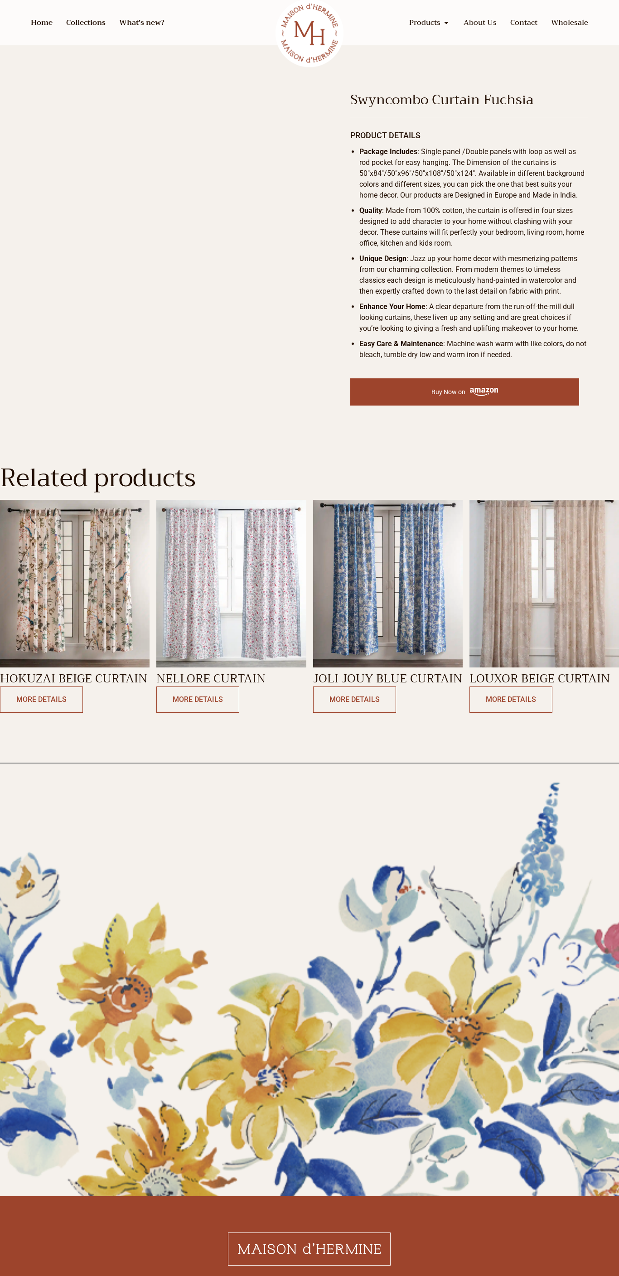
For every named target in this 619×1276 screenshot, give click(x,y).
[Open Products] (446, 22)
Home (42, 22)
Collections (86, 22)
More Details (41, 699)
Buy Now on (448, 392)
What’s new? (141, 22)
